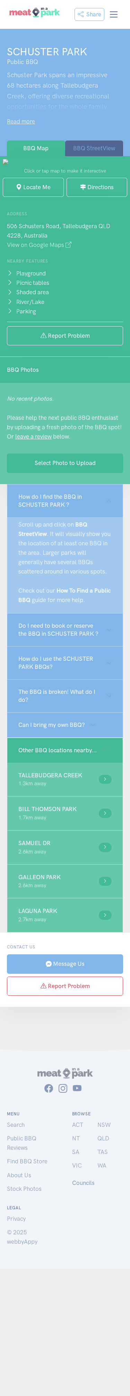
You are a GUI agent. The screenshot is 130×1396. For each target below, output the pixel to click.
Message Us (68, 963)
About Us (19, 1175)
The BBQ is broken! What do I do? (56, 695)
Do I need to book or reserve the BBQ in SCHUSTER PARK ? (58, 629)
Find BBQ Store (27, 1161)
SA (75, 1151)
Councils (83, 1182)
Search (16, 1124)
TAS (102, 1151)
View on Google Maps (36, 244)
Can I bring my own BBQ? (51, 724)
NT (76, 1138)
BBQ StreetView (94, 148)
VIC (77, 1165)
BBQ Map (36, 148)
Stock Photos (24, 1188)
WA (101, 1165)
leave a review (33, 436)
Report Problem (68, 335)
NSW (104, 1124)
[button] (65, 779)
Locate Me (36, 187)
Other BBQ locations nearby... (57, 750)
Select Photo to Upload (65, 462)
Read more (21, 121)
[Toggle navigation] (113, 14)
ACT (77, 1124)
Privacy (16, 1218)
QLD (103, 1138)
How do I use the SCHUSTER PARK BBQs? (55, 662)
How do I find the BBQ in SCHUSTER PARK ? (50, 500)
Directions (100, 187)
